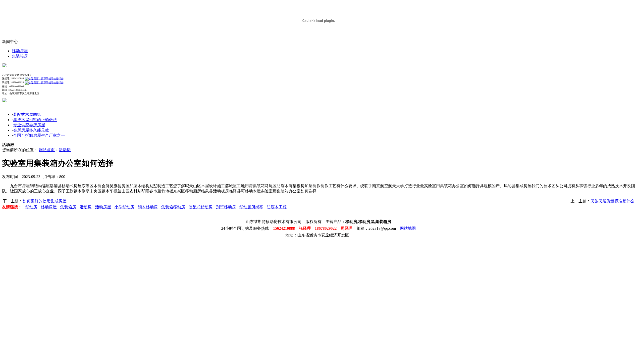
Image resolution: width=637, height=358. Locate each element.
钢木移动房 (148, 207)
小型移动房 (124, 207)
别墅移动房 (226, 207)
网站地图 (408, 228)
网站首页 (47, 150)
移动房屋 (20, 51)
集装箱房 (20, 56)
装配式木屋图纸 (27, 114)
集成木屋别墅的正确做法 (35, 120)
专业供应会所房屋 (29, 125)
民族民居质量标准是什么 (612, 201)
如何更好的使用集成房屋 (44, 201)
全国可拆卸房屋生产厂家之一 (39, 135)
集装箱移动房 (173, 207)
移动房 (31, 207)
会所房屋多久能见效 (31, 130)
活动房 (65, 150)
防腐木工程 (277, 207)
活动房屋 (103, 207)
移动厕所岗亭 (251, 207)
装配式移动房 (200, 207)
